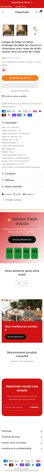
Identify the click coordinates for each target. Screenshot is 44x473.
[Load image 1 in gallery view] (8, 30)
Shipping (4, 57)
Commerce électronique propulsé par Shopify (22, 470)
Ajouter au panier (21, 78)
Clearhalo (25, 469)
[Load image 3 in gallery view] (35, 30)
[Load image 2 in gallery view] (22, 30)
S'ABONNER (34, 407)
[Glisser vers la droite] (41, 30)
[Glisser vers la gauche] (2, 30)
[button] (20, 85)
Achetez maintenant (22, 239)
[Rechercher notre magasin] (37, 12)
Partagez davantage (13, 200)
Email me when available (16, 96)
